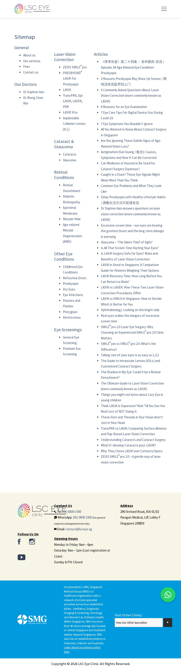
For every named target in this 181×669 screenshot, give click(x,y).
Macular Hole (72, 219)
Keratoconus (72, 317)
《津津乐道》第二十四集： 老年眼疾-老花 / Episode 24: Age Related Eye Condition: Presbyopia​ (132, 67)
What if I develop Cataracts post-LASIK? (128, 445)
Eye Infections (73, 295)
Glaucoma (69, 160)
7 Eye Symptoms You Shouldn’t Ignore (127, 124)
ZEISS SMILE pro (75, 67)
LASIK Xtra (70, 112)
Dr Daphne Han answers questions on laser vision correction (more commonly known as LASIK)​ (131, 214)
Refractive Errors (75, 278)
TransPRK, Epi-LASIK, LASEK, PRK (73, 101)
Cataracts (69, 154)
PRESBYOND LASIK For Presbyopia (72, 78)
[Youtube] (21, 557)
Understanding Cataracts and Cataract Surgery (133, 440)
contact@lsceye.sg (79, 529)
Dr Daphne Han (33, 92)
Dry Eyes (69, 289)
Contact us (30, 72)
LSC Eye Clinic (88, 663)
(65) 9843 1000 (82, 517)
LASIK (67, 90)
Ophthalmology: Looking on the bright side (130, 310)
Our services (31, 61)
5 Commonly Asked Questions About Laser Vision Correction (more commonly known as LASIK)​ (131, 95)
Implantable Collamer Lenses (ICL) (74, 123)
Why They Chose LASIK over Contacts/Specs (132, 451)
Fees (26, 66)
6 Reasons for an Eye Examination (124, 107)
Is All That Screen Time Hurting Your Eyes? (130, 248)
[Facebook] (19, 542)
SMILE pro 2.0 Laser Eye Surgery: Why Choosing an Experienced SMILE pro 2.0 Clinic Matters (132, 332)
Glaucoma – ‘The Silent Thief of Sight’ (127, 242)
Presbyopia (70, 283)
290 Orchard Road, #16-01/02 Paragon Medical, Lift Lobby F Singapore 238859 (140, 517)
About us (29, 55)
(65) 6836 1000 (71, 511)
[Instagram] (32, 542)
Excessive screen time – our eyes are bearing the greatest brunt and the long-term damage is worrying (132, 231)
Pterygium (70, 312)
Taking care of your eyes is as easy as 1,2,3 (130, 355)
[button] (167, 594)
